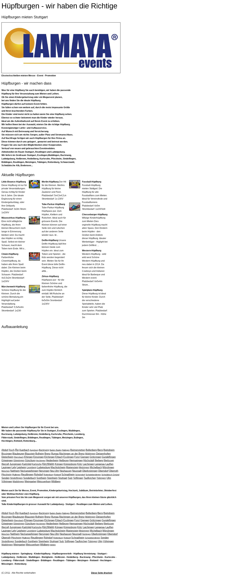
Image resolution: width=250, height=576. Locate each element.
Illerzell (5, 464)
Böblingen (90, 453)
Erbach (59, 457)
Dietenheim (7, 457)
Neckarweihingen (29, 470)
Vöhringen (6, 481)
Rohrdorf (38, 474)
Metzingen (84, 467)
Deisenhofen (103, 453)
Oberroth (113, 470)
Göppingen (19, 460)
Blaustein (30, 453)
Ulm (109, 477)
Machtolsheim (58, 467)
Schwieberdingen (93, 475)
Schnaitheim (68, 474)
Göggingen (7, 460)
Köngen (59, 464)
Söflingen (78, 478)
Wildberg (55, 481)
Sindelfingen (16, 478)
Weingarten (30, 481)
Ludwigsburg (43, 467)
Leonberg (31, 467)
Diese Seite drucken (101, 573)
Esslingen (68, 457)
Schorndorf (80, 475)
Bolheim (39, 453)
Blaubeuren (18, 453)
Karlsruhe (37, 464)
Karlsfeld (26, 464)
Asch (11, 450)
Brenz (47, 453)
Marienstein (72, 467)
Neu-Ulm (54, 470)
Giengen (84, 457)
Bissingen (6, 453)
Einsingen (38, 457)
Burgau (55, 453)
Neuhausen (66, 470)
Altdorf (4, 450)
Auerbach (24, 450)
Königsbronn (70, 464)
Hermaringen (76, 460)
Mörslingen (108, 467)
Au (17, 449)
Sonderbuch (29, 478)
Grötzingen (95, 457)
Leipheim (21, 467)
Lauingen (6, 467)
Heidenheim (52, 460)
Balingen (66, 450)
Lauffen (109, 464)
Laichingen (88, 464)
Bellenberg (91, 450)
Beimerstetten (77, 450)
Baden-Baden (56, 450)
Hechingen (40, 460)
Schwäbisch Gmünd (110, 475)
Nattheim (15, 470)
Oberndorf (103, 470)
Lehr (14, 467)
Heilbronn (64, 460)
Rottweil (57, 475)
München (5, 471)
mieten (53, 545)
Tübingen (101, 478)
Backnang (44, 450)
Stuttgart (62, 478)
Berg (100, 449)
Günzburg (30, 460)
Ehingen (28, 457)
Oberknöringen (90, 470)
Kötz (79, 464)
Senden (5, 478)
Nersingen (44, 470)
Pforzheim (6, 474)
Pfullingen (16, 475)
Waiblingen (18, 481)
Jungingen (16, 464)
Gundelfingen (109, 457)
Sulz (70, 478)
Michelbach (96, 467)
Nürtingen (86, 534)
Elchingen (49, 457)
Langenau (100, 464)
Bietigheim (109, 450)
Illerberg (99, 460)
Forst (77, 457)
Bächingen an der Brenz (72, 453)
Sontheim (41, 478)
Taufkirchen (90, 478)
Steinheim (52, 478)
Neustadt (77, 470)
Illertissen (109, 460)
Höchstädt (88, 460)
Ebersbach (19, 457)
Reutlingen (27, 474)
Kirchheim (48, 463)
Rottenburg (48, 475)
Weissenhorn (44, 481)
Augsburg (34, 450)
